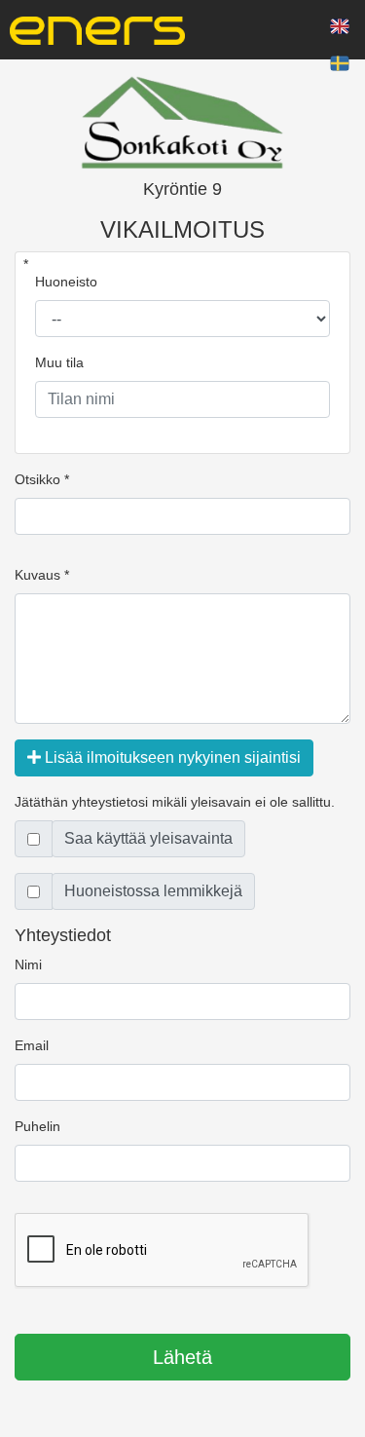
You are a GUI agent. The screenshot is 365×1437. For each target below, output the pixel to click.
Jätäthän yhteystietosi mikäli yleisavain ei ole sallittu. (175, 802)
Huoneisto (66, 281)
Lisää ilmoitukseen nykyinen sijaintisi (171, 757)
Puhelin (37, 1126)
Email (32, 1045)
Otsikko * (42, 479)
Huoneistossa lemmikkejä (153, 891)
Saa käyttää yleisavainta (148, 838)
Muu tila (59, 362)
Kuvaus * (42, 575)
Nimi (28, 964)
